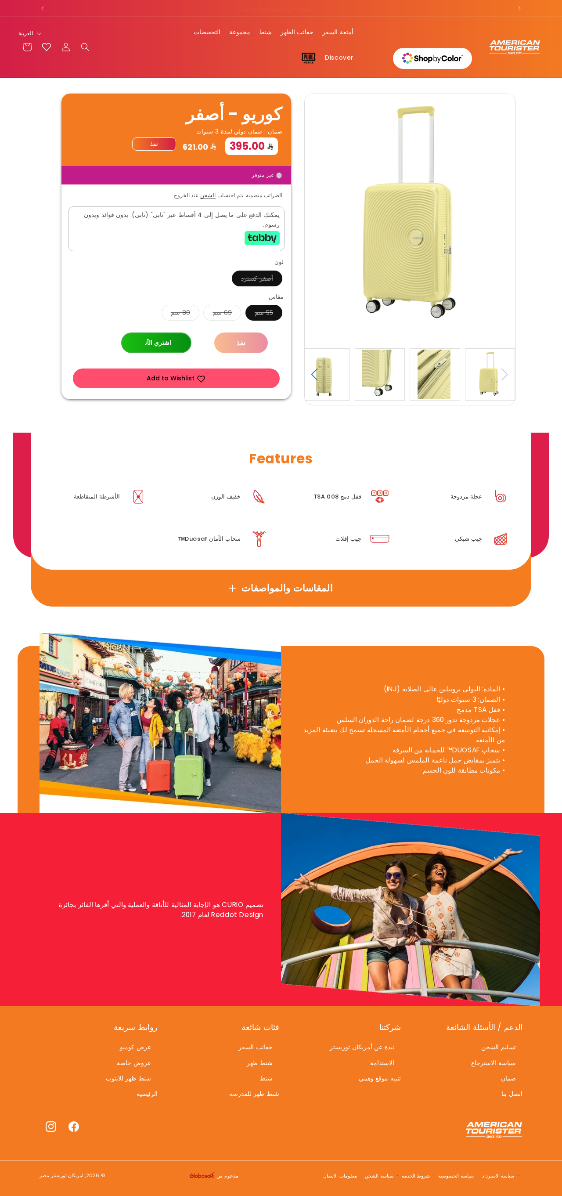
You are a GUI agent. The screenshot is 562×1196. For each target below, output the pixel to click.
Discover (339, 57)
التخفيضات (207, 32)
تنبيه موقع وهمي (380, 1078)
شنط (265, 32)
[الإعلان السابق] (42, 8)
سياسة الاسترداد (498, 1175)
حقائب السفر (255, 1047)
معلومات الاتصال (340, 1175)
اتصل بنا (511, 1093)
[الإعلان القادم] (519, 8)
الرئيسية (147, 1093)
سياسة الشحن (379, 1175)
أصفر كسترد (252, 280)
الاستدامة (382, 1063)
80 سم (176, 314)
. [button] (318, 374)
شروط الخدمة (416, 1175)
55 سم (259, 314)
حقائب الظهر (297, 32)
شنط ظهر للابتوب (128, 1078)
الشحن (208, 195)
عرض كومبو (135, 1047)
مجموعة (239, 32)
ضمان (508, 1078)
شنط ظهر (260, 1063)
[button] (85, 47)
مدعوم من (226, 1175)
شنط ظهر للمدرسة (254, 1093)
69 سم (217, 314)
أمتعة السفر (337, 32)
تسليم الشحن (498, 1047)
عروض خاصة (134, 1063)
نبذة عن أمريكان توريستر (362, 1047)
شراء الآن (156, 342)
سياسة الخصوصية (456, 1175)
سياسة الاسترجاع (493, 1063)
